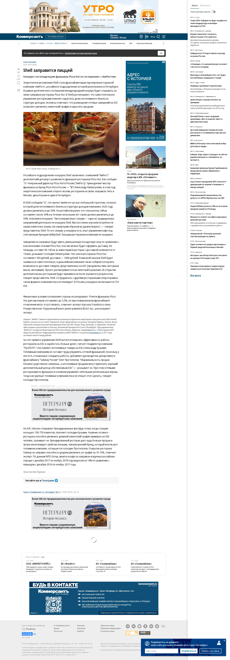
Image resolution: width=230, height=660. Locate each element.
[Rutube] (151, 626)
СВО (130, 43)
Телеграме (48, 480)
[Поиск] (158, 37)
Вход (153, 36)
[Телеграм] (128, 626)
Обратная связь (107, 625)
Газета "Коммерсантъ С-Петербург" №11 (41, 492)
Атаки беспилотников (79, 43)
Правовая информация (110, 628)
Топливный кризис (99, 43)
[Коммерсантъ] (30, 37)
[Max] (157, 626)
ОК (161, 53)
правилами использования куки (81, 53)
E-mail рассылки (107, 631)
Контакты (58, 631)
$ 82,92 (33, 43)
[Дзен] (139, 626)
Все (43, 557)
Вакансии (81, 628)
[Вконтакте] (134, 626)
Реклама (81, 625)
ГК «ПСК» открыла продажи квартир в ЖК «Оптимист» (142, 175)
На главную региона (55, 36)
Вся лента (195, 275)
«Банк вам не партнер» (140, 222)
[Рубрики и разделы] (164, 37)
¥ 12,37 (49, 43)
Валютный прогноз (117, 43)
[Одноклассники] (145, 626)
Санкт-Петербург (29, 62)
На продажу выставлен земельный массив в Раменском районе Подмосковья (74, 569)
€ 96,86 (41, 43)
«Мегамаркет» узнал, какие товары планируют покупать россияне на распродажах (39, 569)
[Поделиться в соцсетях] (18, 90)
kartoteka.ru (95, 332)
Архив (56, 628)
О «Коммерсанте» (62, 625)
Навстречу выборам (144, 43)
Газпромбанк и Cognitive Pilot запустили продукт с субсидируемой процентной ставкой (145, 569)
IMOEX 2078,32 (60, 43)
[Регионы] (141, 37)
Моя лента (205, 5)
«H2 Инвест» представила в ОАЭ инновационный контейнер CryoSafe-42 (108, 569)
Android (80, 631)
